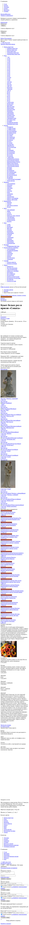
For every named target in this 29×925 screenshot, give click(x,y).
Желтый (9, 228)
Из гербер (9, 135)
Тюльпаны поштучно (13, 52)
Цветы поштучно (8, 47)
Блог (5, 859)
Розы (5, 55)
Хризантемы (10, 196)
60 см (8, 96)
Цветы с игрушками (12, 198)
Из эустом (10, 154)
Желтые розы (10, 106)
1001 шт (9, 86)
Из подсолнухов (11, 147)
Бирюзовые (10, 240)
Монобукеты (10, 146)
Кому (5, 208)
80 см (8, 93)
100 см (9, 90)
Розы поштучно (11, 51)
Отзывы (6, 11)
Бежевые (9, 239)
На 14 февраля (11, 274)
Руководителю (11, 220)
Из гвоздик (10, 134)
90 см (8, 92)
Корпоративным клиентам (11, 845)
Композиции (7, 201)
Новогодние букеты (12, 163)
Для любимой (11, 210)
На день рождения (12, 268)
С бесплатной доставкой (14, 179)
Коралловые (10, 108)
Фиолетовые (10, 116)
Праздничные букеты (13, 164)
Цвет (5, 223)
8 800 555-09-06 (5, 287)
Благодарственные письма (11, 856)
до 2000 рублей (11, 128)
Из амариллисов (11, 132)
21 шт (8, 64)
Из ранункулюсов (12, 175)
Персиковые (10, 114)
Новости (6, 858)
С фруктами (10, 157)
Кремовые (10, 111)
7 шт (8, 57)
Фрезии (9, 195)
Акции (6, 832)
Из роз (9, 148)
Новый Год (10, 266)
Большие (9, 167)
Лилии (9, 189)
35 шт (8, 74)
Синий (9, 236)
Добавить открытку (6, 878)
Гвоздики (9, 185)
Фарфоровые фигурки (13, 246)
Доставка (6, 7)
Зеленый (9, 230)
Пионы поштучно (12, 50)
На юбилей (10, 279)
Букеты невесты (11, 262)
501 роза (9, 84)
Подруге (9, 214)
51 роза (9, 77)
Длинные (9, 89)
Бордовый (10, 227)
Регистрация (8, 38)
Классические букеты (13, 160)
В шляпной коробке (12, 122)
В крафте (9, 121)
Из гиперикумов (11, 172)
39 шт (8, 76)
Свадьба (6, 260)
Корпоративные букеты (13, 162)
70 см (8, 95)
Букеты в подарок (12, 263)
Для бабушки (10, 217)
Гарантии (6, 840)
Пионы (9, 256)
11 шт (8, 58)
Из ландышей (11, 173)
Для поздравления (12, 269)
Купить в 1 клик (5, 318)
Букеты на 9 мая (11, 281)
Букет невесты (8, 823)
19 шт (8, 63)
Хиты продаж (11, 180)
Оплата (6, 5)
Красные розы (11, 109)
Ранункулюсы (11, 258)
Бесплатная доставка (9, 831)
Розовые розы (11, 115)
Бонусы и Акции (8, 843)
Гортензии (10, 253)
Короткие (9, 87)
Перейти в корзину (6, 923)
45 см (8, 99)
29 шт (8, 70)
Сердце (9, 204)
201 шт (9, 83)
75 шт (8, 80)
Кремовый (10, 231)
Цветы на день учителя (13, 215)
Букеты (6, 125)
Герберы (9, 186)
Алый (8, 224)
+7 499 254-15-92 (5, 42)
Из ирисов (10, 140)
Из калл (9, 141)
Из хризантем (11, 153)
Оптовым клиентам (9, 846)
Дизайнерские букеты (13, 159)
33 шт (8, 73)
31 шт (8, 71)
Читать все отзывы (6, 725)
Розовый (9, 234)
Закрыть (3, 25)
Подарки (6, 244)
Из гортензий (11, 138)
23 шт (8, 66)
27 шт (8, 68)
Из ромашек (10, 150)
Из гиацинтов (11, 137)
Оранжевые (10, 112)
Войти (2, 38)
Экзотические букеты (13, 166)
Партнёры (6, 855)
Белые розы (10, 103)
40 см (8, 100)
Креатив (9, 202)
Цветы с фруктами (12, 199)
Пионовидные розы (12, 124)
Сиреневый (10, 237)
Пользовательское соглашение (9, 868)
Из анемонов (10, 170)
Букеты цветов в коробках (11, 247)
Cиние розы (10, 102)
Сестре (9, 212)
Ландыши (9, 188)
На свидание (10, 275)
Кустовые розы (11, 119)
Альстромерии (11, 183)
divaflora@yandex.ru (6, 863)
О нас (5, 4)
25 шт (8, 67)
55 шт (8, 79)
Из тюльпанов (11, 151)
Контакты (6, 10)
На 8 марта (10, 272)
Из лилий (9, 143)
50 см (8, 98)
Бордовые (9, 105)
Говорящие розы (11, 118)
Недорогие (10, 127)
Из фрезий (10, 178)
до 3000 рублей (11, 130)
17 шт (8, 61)
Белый (9, 226)
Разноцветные (11, 243)
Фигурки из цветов (12, 205)
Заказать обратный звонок (8, 44)
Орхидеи (9, 191)
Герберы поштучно (12, 48)
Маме (8, 211)
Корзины (6, 182)
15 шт (8, 60)
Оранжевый (10, 233)
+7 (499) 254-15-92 (6, 862)
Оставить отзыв (5, 726)
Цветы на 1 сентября (12, 271)
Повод (5, 265)
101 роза (9, 82)
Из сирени (10, 176)
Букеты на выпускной (13, 276)
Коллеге (9, 221)
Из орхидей (10, 144)
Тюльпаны (10, 194)
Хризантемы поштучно (13, 54)
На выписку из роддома (13, 278)
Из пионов (10, 156)
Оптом (6, 8)
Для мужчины (11, 218)
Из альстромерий (12, 131)
